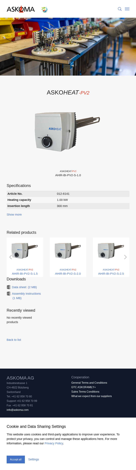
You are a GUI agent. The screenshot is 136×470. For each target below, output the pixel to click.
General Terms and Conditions (89, 382)
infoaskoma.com (18, 409)
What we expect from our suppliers (91, 396)
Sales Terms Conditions (85, 391)
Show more (14, 214)
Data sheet (24, 287)
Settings (33, 459)
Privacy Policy (54, 443)
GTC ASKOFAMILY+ (83, 387)
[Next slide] (125, 257)
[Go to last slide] (11, 257)
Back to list (14, 339)
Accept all (16, 459)
